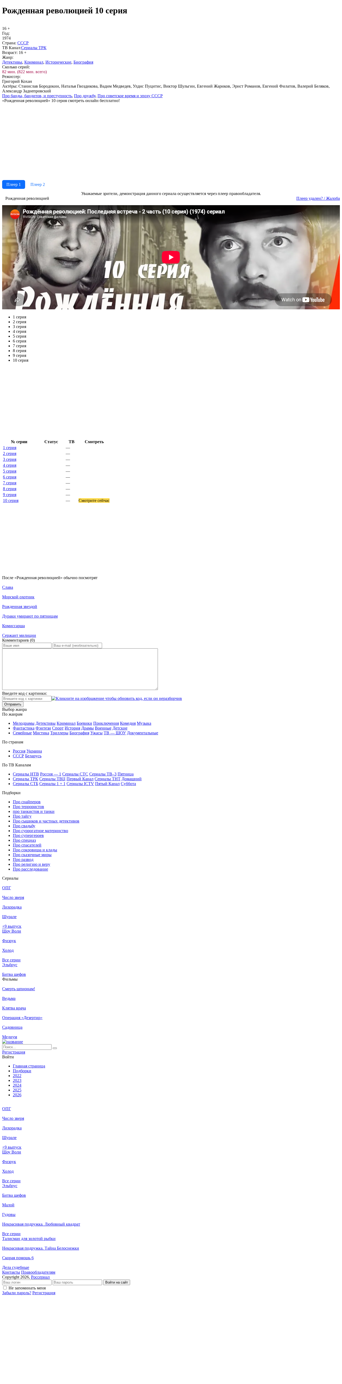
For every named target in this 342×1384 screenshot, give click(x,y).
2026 (17, 1095)
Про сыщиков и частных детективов (46, 821)
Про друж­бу (84, 95)
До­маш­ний (132, 779)
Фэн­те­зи (43, 728)
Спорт (58, 728)
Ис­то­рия (72, 728)
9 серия (9, 494)
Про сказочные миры (32, 854)
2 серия (9, 453)
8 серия (9, 488)
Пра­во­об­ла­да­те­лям (38, 1272)
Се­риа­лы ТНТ (108, 779)
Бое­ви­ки (84, 723)
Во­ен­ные (103, 728)
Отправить (12, 704)
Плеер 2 (37, 184)
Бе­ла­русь (33, 756)
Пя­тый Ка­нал (107, 783)
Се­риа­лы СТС (75, 774)
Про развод (23, 859)
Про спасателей (27, 845)
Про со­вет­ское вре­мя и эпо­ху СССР (130, 95)
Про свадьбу (24, 826)
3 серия (9, 459)
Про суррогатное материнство (40, 830)
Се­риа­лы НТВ (26, 774)
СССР (23, 43)
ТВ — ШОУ (115, 733)
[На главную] (12, 1041)
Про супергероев (28, 835)
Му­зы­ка (144, 723)
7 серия (9, 483)
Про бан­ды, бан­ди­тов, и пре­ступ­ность (37, 95)
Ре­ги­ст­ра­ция (13, 1052)
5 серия (9, 471)
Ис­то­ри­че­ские (58, 62)
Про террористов (28, 806)
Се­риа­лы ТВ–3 (102, 774)
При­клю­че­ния (106, 723)
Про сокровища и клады (35, 850)
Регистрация (43, 1293)
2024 (17, 1085)
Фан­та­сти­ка (23, 728)
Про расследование (30, 869)
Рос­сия (19, 751)
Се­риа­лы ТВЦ (52, 779)
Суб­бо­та (128, 783)
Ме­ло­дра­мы (23, 723)
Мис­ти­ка (41, 733)
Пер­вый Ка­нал (80, 779)
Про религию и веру (31, 864)
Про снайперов (27, 802)
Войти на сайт (116, 1282)
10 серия (10, 500)
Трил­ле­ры (59, 733)
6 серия (9, 477)
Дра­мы (87, 728)
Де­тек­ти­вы (12, 62)
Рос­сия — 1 (50, 774)
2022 (17, 1075)
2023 (17, 1080)
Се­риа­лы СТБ (25, 783)
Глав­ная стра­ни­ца (29, 1066)
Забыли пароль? (16, 1293)
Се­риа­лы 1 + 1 (52, 783)
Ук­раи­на (34, 751)
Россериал (40, 1277)
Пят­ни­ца (126, 774)
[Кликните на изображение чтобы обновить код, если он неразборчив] (117, 698)
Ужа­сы (96, 733)
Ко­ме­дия (128, 723)
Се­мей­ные (22, 733)
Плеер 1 (13, 184)
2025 (17, 1090)
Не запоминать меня (27, 1288)
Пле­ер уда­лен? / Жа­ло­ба (318, 198)
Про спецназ (24, 840)
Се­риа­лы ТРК (33, 47)
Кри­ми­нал (33, 62)
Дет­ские (119, 728)
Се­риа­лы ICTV (80, 783)
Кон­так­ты (11, 1272)
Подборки (22, 1071)
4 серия (9, 465)
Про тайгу (22, 816)
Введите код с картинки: (24, 693)
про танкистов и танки (34, 811)
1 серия (9, 447)
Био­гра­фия (83, 62)
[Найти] (55, 1048)
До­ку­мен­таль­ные (142, 733)
